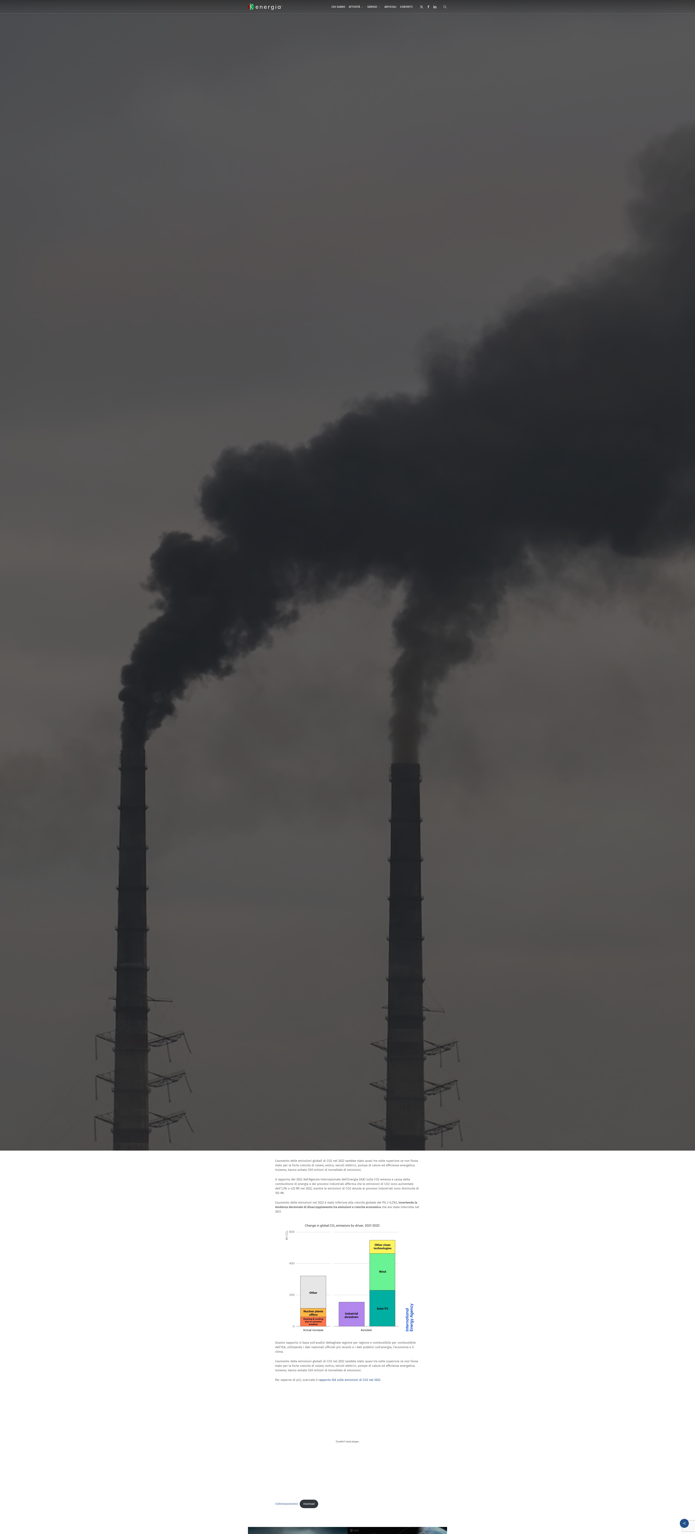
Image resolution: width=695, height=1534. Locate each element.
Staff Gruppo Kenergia (320, 698)
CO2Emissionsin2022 (286, 1503)
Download (309, 1503)
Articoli (347, 669)
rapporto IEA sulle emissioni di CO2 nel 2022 (349, 1380)
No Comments (382, 698)
